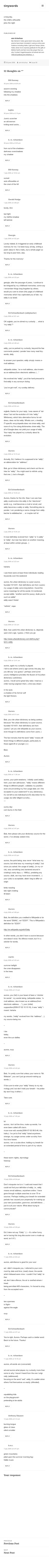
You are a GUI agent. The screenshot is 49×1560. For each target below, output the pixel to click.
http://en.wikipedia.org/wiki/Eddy (17, 929)
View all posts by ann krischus (21, 54)
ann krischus (23, 62)
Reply (7, 101)
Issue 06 (34, 62)
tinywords (11, 6)
